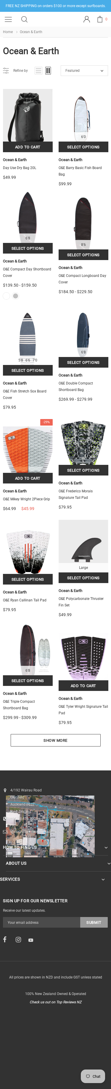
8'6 (83, 245)
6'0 (83, 137)
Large (83, 568)
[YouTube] (32, 940)
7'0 (35, 360)
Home (8, 32)
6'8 (27, 238)
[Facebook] (7, 940)
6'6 (27, 360)
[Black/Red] (6, 296)
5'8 (20, 360)
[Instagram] (20, 940)
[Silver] (15, 296)
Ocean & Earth (15, 160)
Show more (55, 740)
